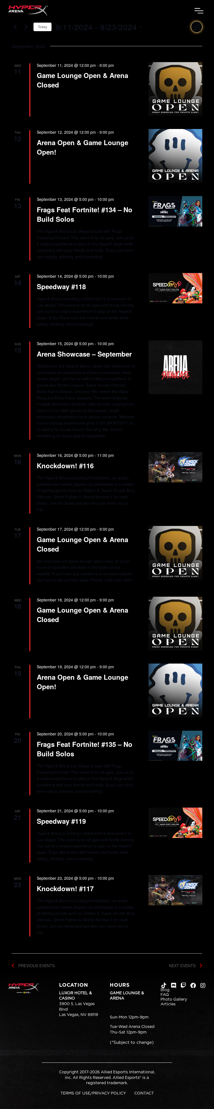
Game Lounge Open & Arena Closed (82, 79)
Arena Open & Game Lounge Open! (82, 147)
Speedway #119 (61, 821)
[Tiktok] (164, 985)
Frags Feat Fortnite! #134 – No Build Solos (84, 214)
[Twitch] (183, 985)
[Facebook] (193, 985)
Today (42, 26)
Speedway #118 (61, 286)
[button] (199, 10)
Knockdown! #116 (65, 465)
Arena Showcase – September (84, 354)
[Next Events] (26, 27)
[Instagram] (203, 985)
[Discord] (173, 985)
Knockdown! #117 (65, 888)
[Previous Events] (15, 27)
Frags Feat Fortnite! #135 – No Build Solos (84, 748)
